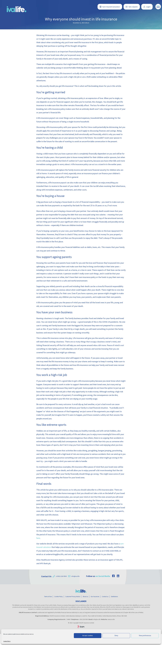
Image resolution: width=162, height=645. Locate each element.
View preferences (145, 635)
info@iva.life (75, 576)
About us (85, 596)
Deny (116, 635)
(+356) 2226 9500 (61, 576)
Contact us (105, 596)
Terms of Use (48, 596)
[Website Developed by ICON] (81, 627)
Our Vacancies (95, 596)
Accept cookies (87, 635)
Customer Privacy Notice (72, 596)
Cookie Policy (7, 641)
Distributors (114, 596)
